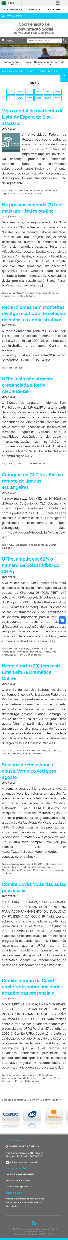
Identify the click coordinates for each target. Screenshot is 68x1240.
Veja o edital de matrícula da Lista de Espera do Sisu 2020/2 (33, 116)
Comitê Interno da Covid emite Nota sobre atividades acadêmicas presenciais (32, 986)
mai (48, 91)
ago (20, 98)
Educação (34, 293)
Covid (57, 1078)
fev (20, 91)
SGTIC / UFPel (46, 1234)
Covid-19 (31, 864)
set (29, 98)
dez (57, 98)
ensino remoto (38, 544)
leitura (30, 296)
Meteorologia (10, 870)
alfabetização (17, 293)
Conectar (24, 648)
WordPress (40, 1231)
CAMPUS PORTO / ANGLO (23, 1146)
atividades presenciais (23, 1075)
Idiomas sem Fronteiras (30, 463)
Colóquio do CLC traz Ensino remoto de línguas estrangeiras (32, 480)
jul (10, 98)
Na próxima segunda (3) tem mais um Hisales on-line (32, 207)
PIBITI (46, 651)
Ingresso (7, 193)
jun (57, 91)
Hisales (20, 296)
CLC (11, 463)
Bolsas (13, 367)
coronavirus (16, 864)
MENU (9, 40)
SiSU (38, 193)
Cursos (13, 190)
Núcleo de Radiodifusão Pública (24, 1202)
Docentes (22, 544)
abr (38, 91)
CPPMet (43, 864)
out (38, 98)
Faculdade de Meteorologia (34, 867)
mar (29, 91)
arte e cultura (17, 750)
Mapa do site (52, 9)
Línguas (7, 547)
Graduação (52, 190)
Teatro (37, 753)
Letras (52, 544)
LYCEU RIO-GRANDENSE (20, 1174)
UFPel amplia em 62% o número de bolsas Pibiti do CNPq (31, 564)
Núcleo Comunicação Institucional (25, 1198)
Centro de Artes (37, 750)
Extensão (54, 750)
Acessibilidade (13, 9)
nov (48, 98)
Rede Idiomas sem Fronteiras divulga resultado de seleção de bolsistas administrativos (33, 313)
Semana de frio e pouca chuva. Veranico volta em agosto (29, 770)
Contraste (33, 9)
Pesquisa (35, 651)
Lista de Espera (24, 193)
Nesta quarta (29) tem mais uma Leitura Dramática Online (31, 671)
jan (10, 91)
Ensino (23, 190)
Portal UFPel (14, 16)
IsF (21, 367)
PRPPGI (21, 654)
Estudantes (36, 190)
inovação (23, 651)
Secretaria (11, 1206)
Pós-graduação (42, 870)
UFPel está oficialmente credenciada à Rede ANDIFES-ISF (27, 384)
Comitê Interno (26, 1078)
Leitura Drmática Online (16, 753)
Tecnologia (35, 654)
